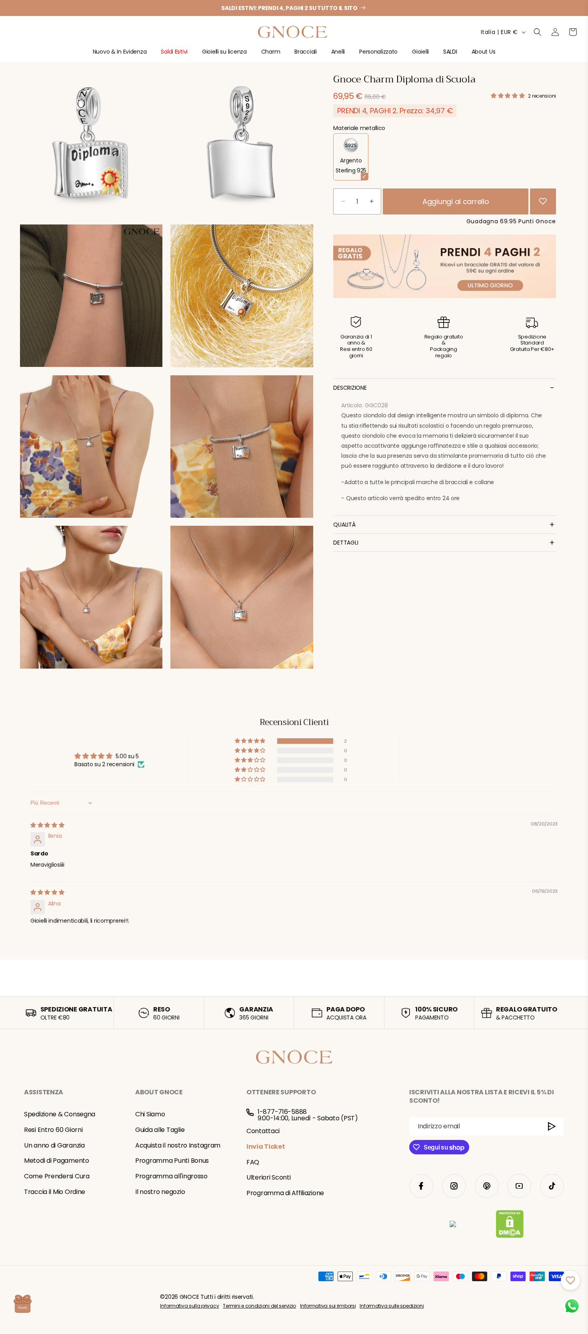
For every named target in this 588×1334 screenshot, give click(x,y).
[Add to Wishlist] (543, 201)
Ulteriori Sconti (268, 1177)
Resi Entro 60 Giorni (53, 1129)
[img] (47, 825)
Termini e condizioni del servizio (259, 1305)
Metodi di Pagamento (56, 1160)
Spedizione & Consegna (59, 1114)
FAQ (252, 1162)
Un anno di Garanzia (54, 1145)
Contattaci (263, 1131)
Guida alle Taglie (159, 1129)
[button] (120, 55)
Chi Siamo (150, 1114)
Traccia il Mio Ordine (54, 1191)
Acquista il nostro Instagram (177, 1145)
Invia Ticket (265, 1146)
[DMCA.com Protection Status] (510, 1225)
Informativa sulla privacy (189, 1305)
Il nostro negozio (160, 1191)
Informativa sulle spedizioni (392, 1305)
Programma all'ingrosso (171, 1176)
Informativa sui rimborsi (328, 1305)
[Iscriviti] (552, 1126)
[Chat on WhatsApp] (572, 1306)
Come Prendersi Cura (57, 1176)
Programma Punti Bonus (172, 1160)
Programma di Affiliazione (285, 1193)
